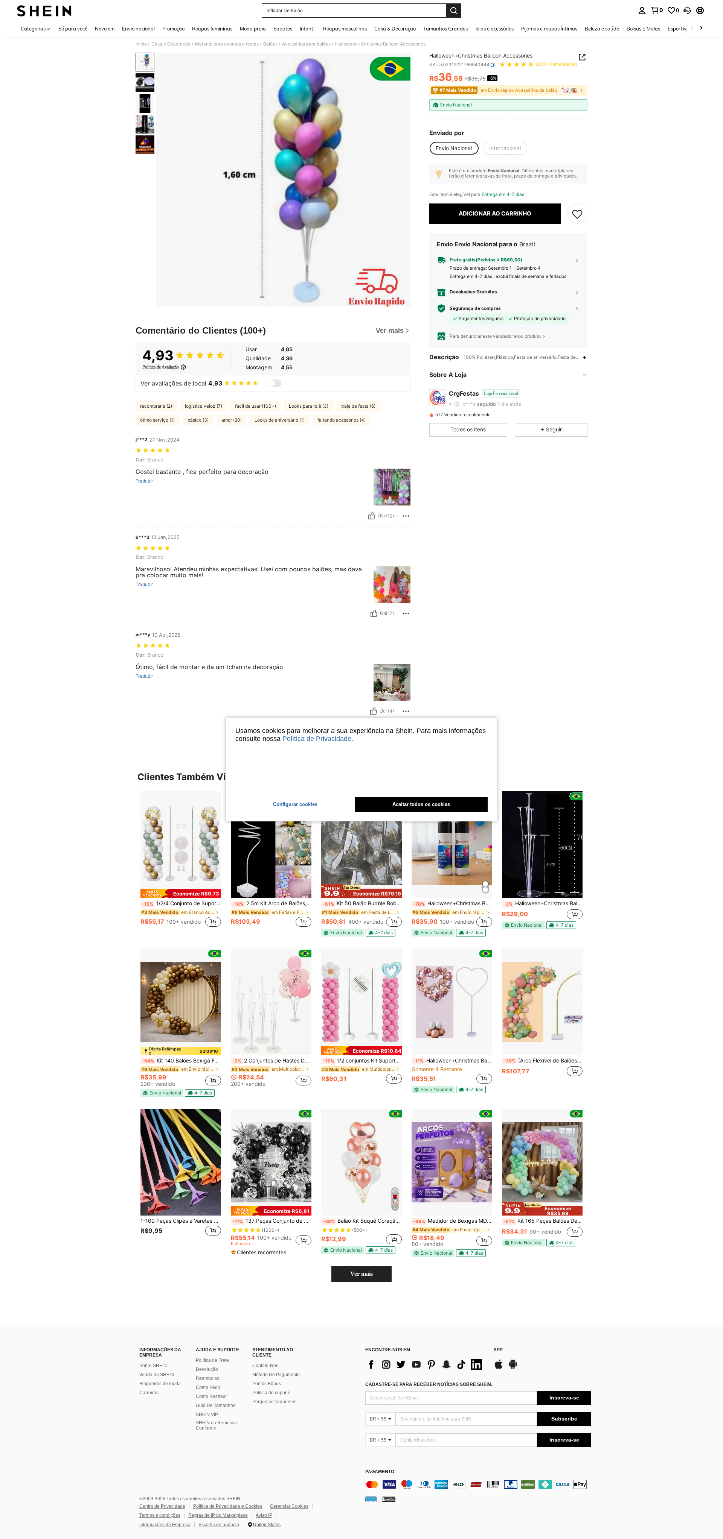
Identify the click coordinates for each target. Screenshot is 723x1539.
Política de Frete (212, 1360)
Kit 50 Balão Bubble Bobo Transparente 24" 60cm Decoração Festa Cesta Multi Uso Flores (362, 903)
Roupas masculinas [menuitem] (345, 29)
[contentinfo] (478, 1484)
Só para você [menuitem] (72, 29)
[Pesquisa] (453, 10)
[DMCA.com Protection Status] (388, 1499)
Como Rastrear (211, 1396)
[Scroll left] (692, 28)
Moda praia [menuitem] (253, 29)
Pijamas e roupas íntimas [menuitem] (549, 29)
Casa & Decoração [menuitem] (395, 29)
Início (141, 44)
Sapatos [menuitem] (282, 29)
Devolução (207, 1369)
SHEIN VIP (207, 1414)
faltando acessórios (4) (341, 420)
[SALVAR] (577, 213)
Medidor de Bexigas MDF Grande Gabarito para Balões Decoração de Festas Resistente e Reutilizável (452, 1221)
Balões (270, 44)
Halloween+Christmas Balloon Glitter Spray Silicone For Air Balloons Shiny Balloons (452, 903)
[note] (180, 893)
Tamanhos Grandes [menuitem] (445, 29)
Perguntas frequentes (274, 1401)
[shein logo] (44, 10)
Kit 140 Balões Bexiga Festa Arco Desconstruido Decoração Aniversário (181, 1061)
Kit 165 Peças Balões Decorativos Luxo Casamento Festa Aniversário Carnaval (543, 1221)
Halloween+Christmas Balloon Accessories (452, 1061)
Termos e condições (159, 1515)
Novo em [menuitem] (104, 29)
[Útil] (371, 516)
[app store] (498, 1368)
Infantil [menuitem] (308, 29)
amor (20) (231, 420)
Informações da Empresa (165, 1524)
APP (498, 1350)
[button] (687, 10)
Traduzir (144, 481)
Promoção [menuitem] (173, 29)
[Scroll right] (701, 28)
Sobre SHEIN (153, 1365)
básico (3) (198, 420)
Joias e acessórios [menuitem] (494, 29)
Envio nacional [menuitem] (138, 29)
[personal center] (642, 10)
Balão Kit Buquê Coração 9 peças (362, 1221)
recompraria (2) (156, 406)
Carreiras (149, 1392)
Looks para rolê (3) (308, 406)
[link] (656, 10)
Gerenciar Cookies (289, 1506)
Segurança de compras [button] (475, 308)
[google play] (513, 1368)
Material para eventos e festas (227, 44)
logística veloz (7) (203, 406)
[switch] (274, 383)
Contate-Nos (265, 1365)
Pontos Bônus (266, 1383)
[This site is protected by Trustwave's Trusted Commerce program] (371, 1499)
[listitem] (180, 863)
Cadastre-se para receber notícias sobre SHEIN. (428, 1384)
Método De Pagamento (276, 1374)
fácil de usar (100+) (255, 406)
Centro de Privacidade (162, 1506)
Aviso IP (264, 1515)
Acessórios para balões (306, 44)
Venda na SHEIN (156, 1374)
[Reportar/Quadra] (405, 516)
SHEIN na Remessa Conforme (216, 1425)
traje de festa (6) (358, 406)
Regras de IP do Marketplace (218, 1515)
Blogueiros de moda (160, 1383)
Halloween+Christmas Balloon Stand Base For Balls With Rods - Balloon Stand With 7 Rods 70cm (543, 903)
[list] (425, 1364)
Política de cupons (271, 1392)
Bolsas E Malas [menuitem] (643, 29)
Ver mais (361, 1273)
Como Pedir (208, 1387)
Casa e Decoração (171, 44)
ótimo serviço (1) (157, 420)
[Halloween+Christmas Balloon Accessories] (452, 1002)
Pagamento (379, 1471)
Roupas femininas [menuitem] (212, 29)
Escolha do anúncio (218, 1524)
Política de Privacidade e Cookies (227, 1506)
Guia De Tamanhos (215, 1405)
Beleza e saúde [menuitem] (602, 29)
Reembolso (208, 1378)
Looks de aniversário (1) (280, 420)
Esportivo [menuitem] (678, 29)
